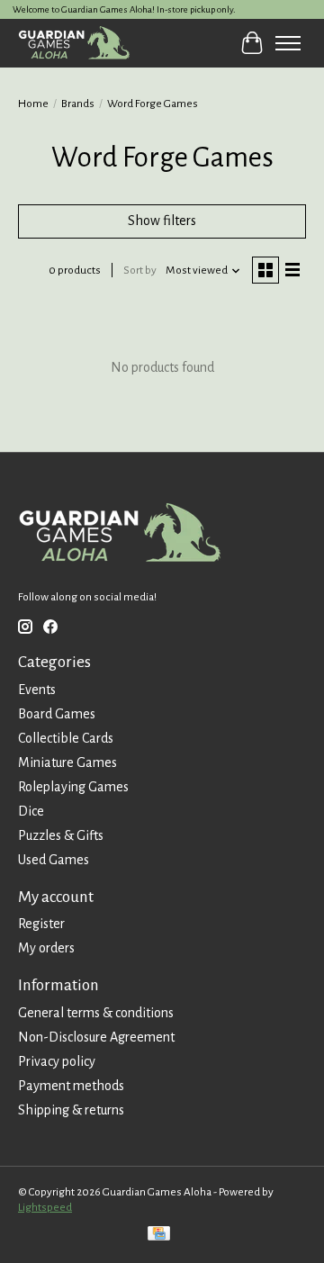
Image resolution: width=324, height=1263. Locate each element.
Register (41, 923)
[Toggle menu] (288, 43)
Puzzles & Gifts (61, 835)
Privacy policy (56, 1061)
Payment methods (71, 1085)
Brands (77, 103)
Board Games (56, 714)
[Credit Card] (159, 1235)
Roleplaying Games (73, 787)
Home (33, 103)
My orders (46, 948)
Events (37, 689)
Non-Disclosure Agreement (96, 1037)
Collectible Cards (65, 738)
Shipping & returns (71, 1110)
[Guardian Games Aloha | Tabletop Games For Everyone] (74, 42)
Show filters (162, 220)
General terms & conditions (96, 1013)
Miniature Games (67, 762)
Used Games (53, 860)
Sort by (140, 270)
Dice (31, 811)
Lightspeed (45, 1207)
